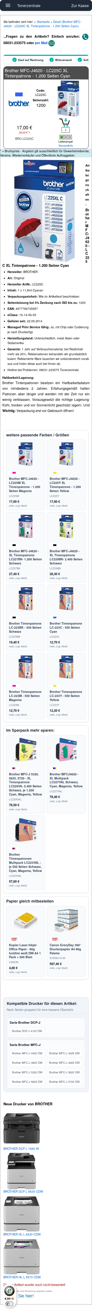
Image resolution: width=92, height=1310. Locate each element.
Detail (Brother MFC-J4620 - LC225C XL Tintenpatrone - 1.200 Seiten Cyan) (42, 23)
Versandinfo (65, 146)
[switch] (9, 1303)
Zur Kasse (80, 5)
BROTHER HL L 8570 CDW (22, 1277)
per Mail (41, 42)
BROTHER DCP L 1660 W (21, 1148)
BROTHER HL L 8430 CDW (22, 1234)
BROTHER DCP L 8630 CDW (23, 1191)
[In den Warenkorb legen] (64, 122)
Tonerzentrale (28, 5)
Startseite (43, 21)
